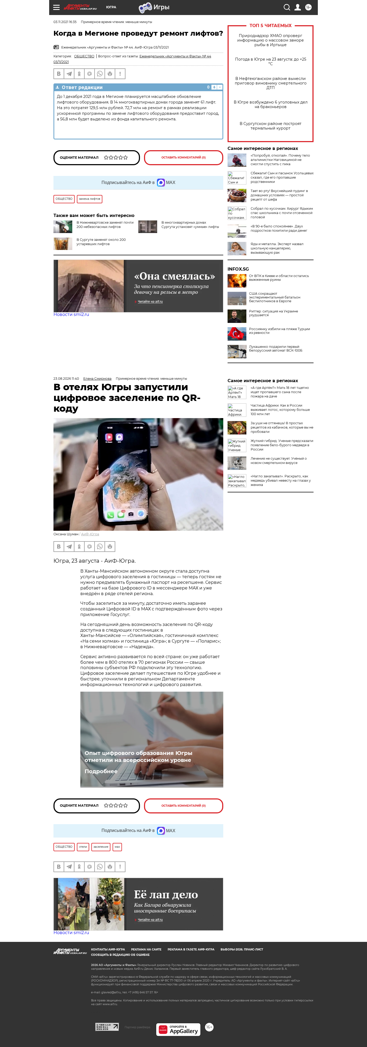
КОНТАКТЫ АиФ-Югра (108, 949)
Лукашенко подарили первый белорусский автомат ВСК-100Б (276, 348)
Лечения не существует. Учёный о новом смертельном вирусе (279, 460)
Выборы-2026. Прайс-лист (242, 949)
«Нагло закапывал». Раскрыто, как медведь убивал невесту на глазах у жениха (281, 480)
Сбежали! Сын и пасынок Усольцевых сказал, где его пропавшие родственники (282, 177)
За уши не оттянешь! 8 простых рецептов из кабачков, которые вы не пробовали (282, 427)
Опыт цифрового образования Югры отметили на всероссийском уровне (138, 756)
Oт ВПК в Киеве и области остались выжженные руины (279, 278)
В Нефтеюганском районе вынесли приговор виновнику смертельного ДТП (271, 83)
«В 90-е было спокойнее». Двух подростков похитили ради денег (279, 228)
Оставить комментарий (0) (183, 157)
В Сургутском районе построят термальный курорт (270, 126)
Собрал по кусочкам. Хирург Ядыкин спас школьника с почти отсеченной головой (282, 213)
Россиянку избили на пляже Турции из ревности (279, 331)
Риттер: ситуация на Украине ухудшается (273, 313)
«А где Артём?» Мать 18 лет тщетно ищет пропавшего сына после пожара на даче (280, 392)
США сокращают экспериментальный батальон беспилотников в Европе (274, 297)
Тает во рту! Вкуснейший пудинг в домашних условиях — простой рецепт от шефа (279, 195)
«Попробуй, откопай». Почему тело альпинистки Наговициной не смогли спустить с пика (280, 159)
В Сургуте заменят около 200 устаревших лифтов (101, 242)
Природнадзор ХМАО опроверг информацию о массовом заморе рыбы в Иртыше (270, 40)
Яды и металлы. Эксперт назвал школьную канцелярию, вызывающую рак (277, 248)
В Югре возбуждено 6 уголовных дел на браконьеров (271, 104)
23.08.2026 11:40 (66, 379)
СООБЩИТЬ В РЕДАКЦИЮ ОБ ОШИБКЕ (120, 955)
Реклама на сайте (146, 949)
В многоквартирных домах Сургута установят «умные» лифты (190, 224)
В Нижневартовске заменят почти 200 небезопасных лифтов (105, 224)
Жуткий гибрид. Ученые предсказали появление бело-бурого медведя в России (282, 445)
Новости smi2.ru (71, 314)
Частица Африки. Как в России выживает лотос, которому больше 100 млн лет (280, 409)
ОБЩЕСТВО (84, 56)
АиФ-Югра (90, 534)
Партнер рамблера (137, 1027)
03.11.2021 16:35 (65, 22)
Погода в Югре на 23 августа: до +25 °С (270, 61)
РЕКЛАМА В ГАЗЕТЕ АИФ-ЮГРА (191, 949)
